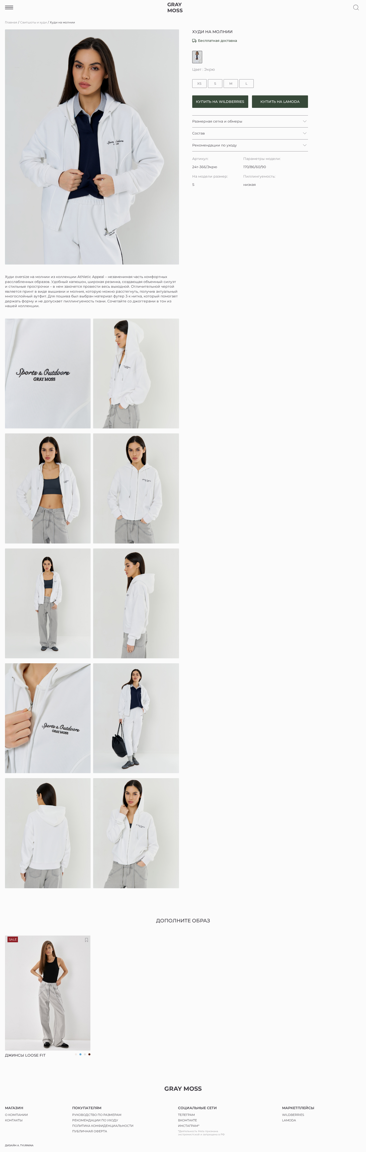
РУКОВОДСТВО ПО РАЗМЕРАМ (97, 1115)
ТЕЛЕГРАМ (186, 1115)
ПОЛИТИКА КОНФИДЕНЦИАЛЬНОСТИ (102, 1126)
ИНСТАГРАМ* (188, 1126)
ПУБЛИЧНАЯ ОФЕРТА (89, 1131)
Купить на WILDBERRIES (220, 101)
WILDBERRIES (293, 1115)
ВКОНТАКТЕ (187, 1120)
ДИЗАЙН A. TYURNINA (19, 1145)
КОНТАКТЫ (14, 1120)
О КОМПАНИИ (16, 1115)
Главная (11, 22)
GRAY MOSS (175, 7)
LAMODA (289, 1120)
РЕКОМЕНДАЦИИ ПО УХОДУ (95, 1120)
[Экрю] (197, 57)
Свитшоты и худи (33, 22)
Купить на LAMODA (280, 101)
